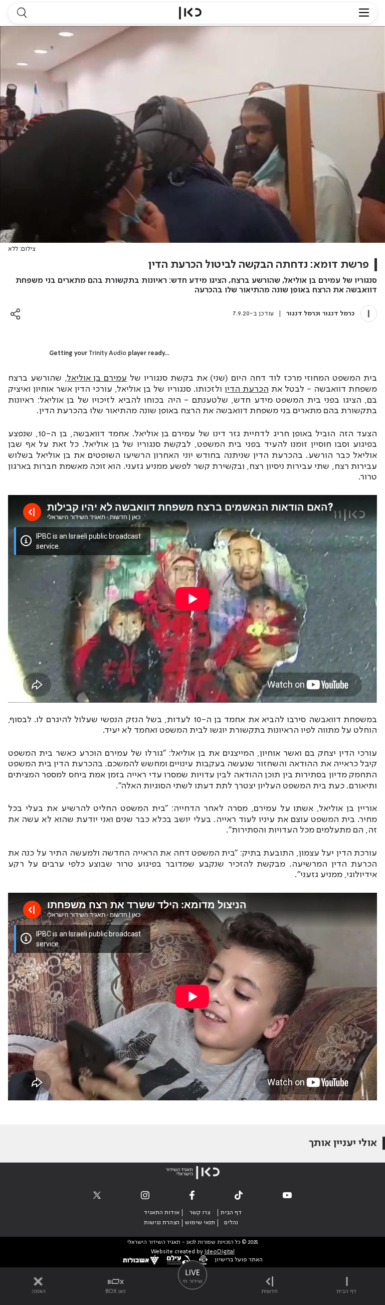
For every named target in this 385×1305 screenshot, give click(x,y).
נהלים (231, 1223)
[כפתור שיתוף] (15, 313)
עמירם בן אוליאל (97, 378)
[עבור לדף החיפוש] (22, 13)
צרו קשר (199, 1213)
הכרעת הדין (247, 389)
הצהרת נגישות (161, 1223)
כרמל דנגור (338, 313)
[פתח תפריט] (363, 13)
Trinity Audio (107, 354)
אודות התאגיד (161, 1213)
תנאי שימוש (200, 1223)
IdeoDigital (220, 1252)
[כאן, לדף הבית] (190, 13)
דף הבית (231, 1213)
